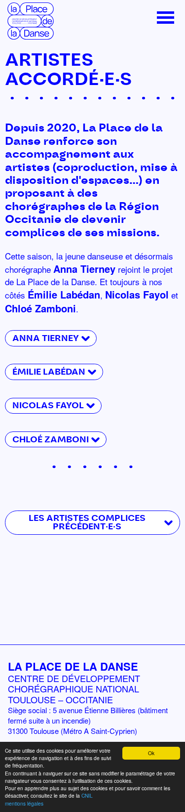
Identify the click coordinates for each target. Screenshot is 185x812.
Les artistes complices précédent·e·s (87, 522)
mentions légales (24, 803)
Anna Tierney (45, 338)
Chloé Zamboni (50, 439)
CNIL (87, 795)
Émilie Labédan (48, 372)
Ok (151, 753)
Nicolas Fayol (48, 405)
